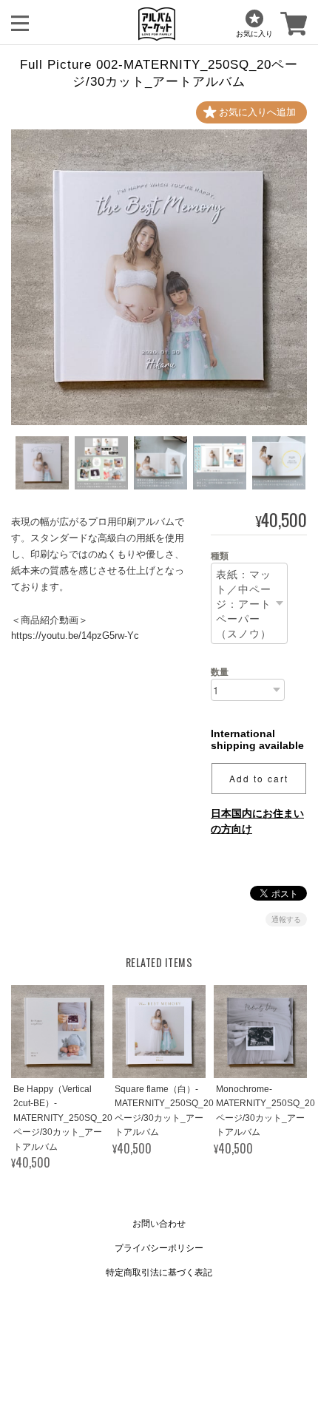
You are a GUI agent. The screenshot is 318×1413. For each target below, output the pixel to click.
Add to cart (258, 778)
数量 (220, 672)
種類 (220, 556)
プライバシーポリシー (159, 1248)
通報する (286, 919)
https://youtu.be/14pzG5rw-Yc (75, 635)
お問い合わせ (159, 1224)
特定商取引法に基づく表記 (159, 1272)
